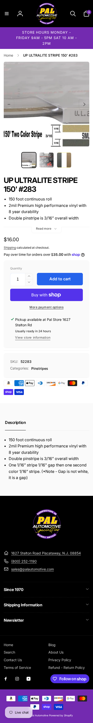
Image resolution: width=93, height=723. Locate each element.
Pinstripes (39, 368)
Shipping (10, 247)
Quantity (16, 268)
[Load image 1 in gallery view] (29, 160)
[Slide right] (84, 104)
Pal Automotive (39, 715)
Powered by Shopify (61, 715)
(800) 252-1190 (24, 561)
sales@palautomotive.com (32, 569)
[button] (6, 13)
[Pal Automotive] (46, 541)
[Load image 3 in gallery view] (64, 160)
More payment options (46, 307)
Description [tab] (15, 422)
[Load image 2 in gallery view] (46, 160)
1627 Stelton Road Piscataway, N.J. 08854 (46, 553)
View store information (32, 337)
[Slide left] (9, 104)
